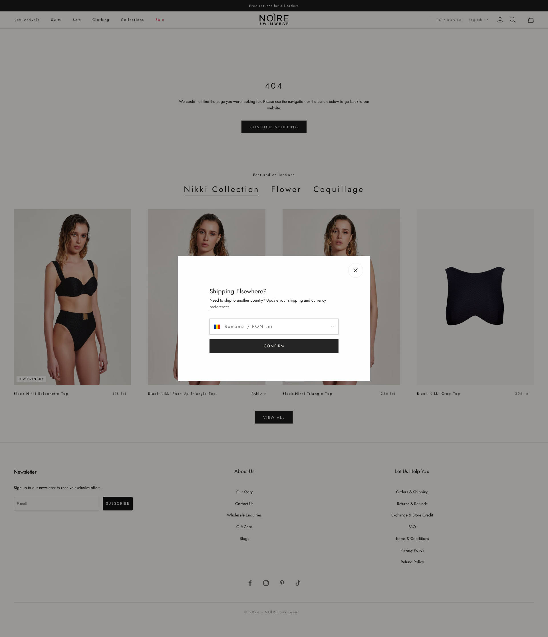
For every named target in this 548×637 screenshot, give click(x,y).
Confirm (274, 346)
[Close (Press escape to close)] (355, 270)
